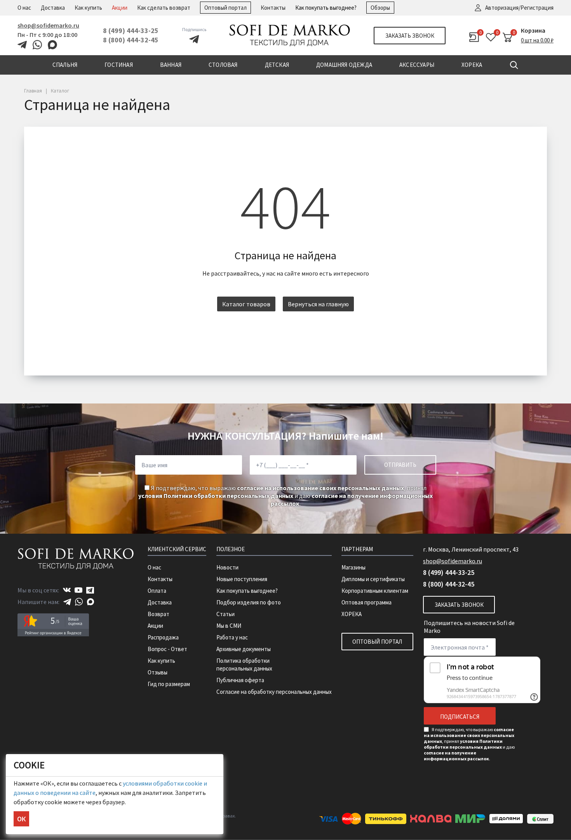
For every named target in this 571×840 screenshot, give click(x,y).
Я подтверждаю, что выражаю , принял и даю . (285, 495)
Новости (227, 567)
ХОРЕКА (351, 614)
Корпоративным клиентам (374, 590)
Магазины (353, 567)
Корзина (533, 30)
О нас (24, 7)
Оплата (157, 590)
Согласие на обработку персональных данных (274, 691)
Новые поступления (241, 579)
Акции (119, 7)
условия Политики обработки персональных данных (215, 495)
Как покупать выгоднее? (326, 7)
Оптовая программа (366, 602)
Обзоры (380, 7)
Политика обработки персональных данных (244, 664)
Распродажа (163, 637)
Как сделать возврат (163, 7)
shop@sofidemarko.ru (48, 25)
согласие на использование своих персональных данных (320, 488)
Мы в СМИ (228, 625)
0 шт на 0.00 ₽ (537, 40)
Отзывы (157, 672)
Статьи (225, 614)
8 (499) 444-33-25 (130, 30)
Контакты (273, 7)
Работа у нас (232, 637)
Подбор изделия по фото (248, 602)
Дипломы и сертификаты (373, 579)
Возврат (158, 614)
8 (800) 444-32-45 (130, 39)
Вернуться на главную (318, 304)
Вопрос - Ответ (167, 649)
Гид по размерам (169, 684)
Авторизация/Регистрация (519, 7)
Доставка (53, 7)
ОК (21, 818)
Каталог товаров (246, 304)
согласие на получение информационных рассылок (456, 755)
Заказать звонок (409, 35)
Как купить (88, 7)
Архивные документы (243, 649)
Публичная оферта (240, 680)
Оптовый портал (225, 7)
